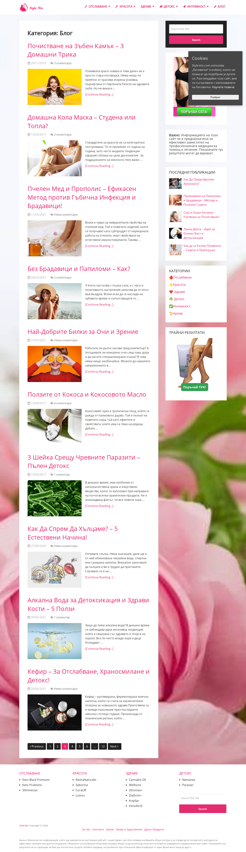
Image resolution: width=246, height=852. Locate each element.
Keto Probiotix (32, 785)
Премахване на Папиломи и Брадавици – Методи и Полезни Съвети (202, 200)
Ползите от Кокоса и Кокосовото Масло (87, 394)
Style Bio (23, 825)
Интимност (196, 6)
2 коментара (62, 134)
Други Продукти (154, 829)
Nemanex (188, 780)
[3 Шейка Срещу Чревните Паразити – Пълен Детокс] (55, 498)
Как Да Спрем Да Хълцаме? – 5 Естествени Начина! (73, 532)
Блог (221, 6)
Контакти (98, 829)
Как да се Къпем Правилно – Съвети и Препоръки (202, 248)
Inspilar (134, 801)
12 (103, 746)
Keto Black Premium (36, 780)
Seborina (82, 785)
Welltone (135, 785)
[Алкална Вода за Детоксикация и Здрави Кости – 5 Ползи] (55, 641)
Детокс (169, 6)
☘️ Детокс (177, 299)
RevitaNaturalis (86, 780)
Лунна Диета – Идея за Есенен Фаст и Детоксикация (199, 233)
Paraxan (187, 785)
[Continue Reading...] (99, 94)
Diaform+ (135, 795)
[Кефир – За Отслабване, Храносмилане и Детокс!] (55, 712)
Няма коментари (66, 215)
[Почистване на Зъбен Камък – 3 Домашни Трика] (55, 87)
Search (196, 39)
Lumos (80, 795)
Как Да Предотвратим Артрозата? (199, 181)
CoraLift (81, 790)
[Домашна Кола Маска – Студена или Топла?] (55, 158)
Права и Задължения (129, 829)
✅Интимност (179, 306)
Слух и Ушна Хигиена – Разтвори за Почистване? (201, 215)
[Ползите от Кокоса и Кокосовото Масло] (55, 427)
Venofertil (135, 806)
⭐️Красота (177, 284)
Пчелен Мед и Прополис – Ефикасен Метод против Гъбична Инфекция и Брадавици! (82, 197)
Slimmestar (30, 790)
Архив (110, 829)
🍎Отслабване (180, 277)
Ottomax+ (135, 790)
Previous (38, 746)
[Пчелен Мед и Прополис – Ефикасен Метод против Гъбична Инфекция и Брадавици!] (55, 238)
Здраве (146, 6)
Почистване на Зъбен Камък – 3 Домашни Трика (76, 50)
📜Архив (175, 313)
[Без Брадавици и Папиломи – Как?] (55, 301)
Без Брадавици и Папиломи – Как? (79, 268)
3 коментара (62, 63)
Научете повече (223, 87)
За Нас (86, 829)
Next (113, 746)
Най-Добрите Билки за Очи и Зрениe (83, 331)
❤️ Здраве (177, 292)
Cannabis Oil (137, 780)
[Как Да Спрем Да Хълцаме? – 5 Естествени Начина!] (55, 570)
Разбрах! (215, 97)
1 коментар (62, 474)
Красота (125, 6)
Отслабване (97, 6)
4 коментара (62, 403)
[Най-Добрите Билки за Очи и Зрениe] (55, 364)
